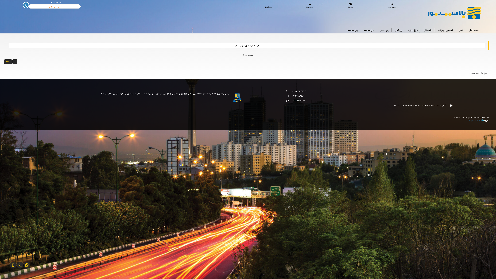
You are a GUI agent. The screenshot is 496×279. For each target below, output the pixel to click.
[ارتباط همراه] (8, 274)
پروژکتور (398, 30)
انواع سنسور (369, 30)
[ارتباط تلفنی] (14, 274)
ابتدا (8, 61)
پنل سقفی (428, 30)
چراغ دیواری (413, 30)
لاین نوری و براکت (445, 30)
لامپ (461, 30)
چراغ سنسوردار (352, 30)
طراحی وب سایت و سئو (475, 121)
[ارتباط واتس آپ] (21, 274)
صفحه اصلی (474, 30)
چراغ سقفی (384, 30)
